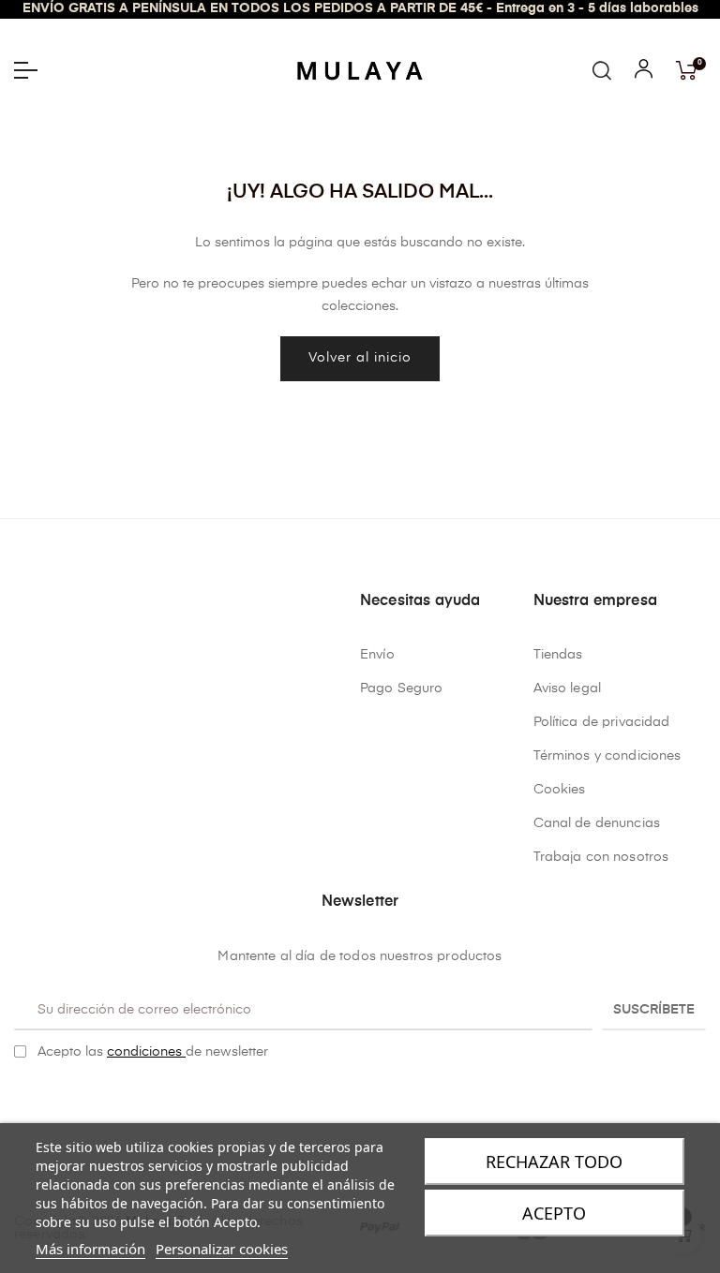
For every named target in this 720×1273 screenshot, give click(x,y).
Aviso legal (567, 688)
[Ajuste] (643, 73)
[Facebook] (345, 1099)
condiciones (146, 1051)
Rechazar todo (554, 1161)
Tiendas (558, 654)
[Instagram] (375, 1099)
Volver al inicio (360, 357)
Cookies (559, 789)
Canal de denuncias (597, 823)
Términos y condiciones (607, 755)
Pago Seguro (401, 688)
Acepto (554, 1213)
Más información (90, 1248)
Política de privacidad (601, 722)
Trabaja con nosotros (601, 857)
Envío (377, 654)
